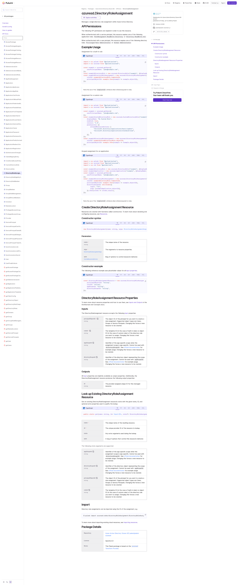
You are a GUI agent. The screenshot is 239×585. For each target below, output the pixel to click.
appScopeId (88, 343)
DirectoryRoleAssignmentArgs (135, 229)
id (84, 383)
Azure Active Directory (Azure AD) (105, 9)
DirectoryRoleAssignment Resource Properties (168, 60)
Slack (198, 3)
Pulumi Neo (188, 3)
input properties (131, 271)
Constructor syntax (161, 53)
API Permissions (158, 43)
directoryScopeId (89, 357)
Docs (168, 3)
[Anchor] (134, 13)
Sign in (223, 3)
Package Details (158, 79)
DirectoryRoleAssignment (130, 9)
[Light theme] (3, 582)
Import (155, 76)
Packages (91, 9)
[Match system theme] (10, 582)
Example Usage (158, 47)
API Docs (5, 34)
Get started (232, 3)
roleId (86, 331)
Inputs (157, 63)
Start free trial (167, 100)
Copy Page (156, 85)
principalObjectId (89, 319)
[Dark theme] (7, 582)
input (126, 313)
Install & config (7, 26)
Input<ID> (117, 414)
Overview (5, 23)
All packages (8, 16)
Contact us (214, 3)
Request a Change (159, 88)
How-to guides (7, 30)
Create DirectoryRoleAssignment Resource (166, 50)
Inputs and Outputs (135, 302)
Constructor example (161, 57)
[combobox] (12, 10)
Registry (177, 3)
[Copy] (145, 62)
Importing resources (130, 522)
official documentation (132, 347)
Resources (103, 214)
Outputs (157, 67)
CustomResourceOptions (91, 259)
